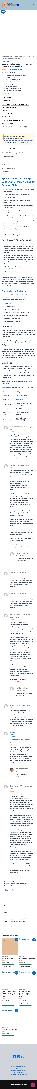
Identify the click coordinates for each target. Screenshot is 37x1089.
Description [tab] (5, 165)
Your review (9, 894)
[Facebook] (14, 1056)
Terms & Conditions (18, 1072)
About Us (18, 1068)
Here (6, 381)
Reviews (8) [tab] (5, 171)
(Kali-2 (14, 189)
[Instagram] (18, 1056)
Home (3, 56)
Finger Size (5, 110)
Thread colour (6, 100)
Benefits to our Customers (14, 291)
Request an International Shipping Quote (16, 142)
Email (6, 912)
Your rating (6, 890)
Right (21, 399)
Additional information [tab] (8, 168)
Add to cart (13, 148)
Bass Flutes (9, 56)
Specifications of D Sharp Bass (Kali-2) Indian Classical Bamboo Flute (18, 182)
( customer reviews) (16, 69)
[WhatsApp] (22, 1056)
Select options (8, 966)
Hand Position (6, 94)
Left (17, 399)
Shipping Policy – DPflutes (18, 1070)
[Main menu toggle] (33, 5)
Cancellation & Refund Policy (18, 1074)
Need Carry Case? (7, 117)
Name (6, 905)
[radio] (4, 97)
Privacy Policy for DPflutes (18, 1066)
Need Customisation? (8, 123)
